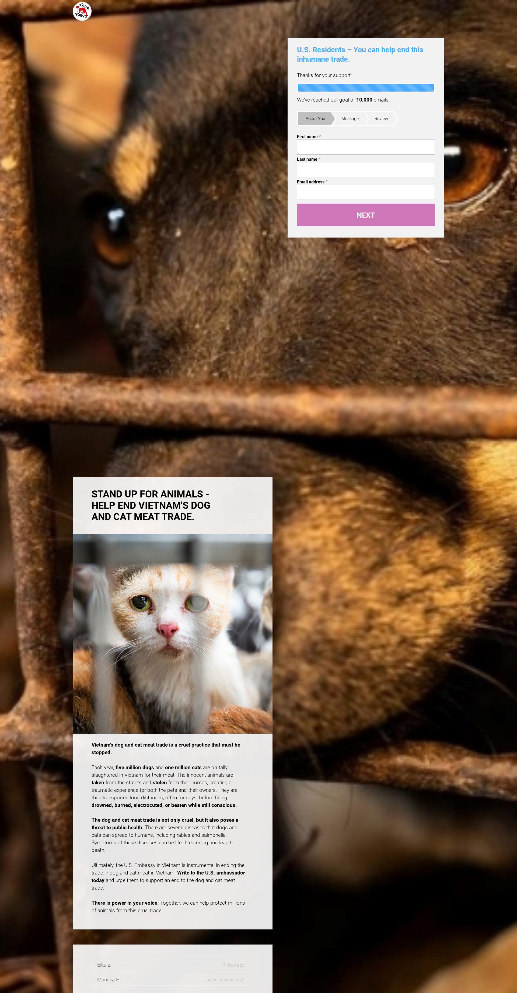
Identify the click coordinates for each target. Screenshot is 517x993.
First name (309, 136)
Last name (308, 159)
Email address (312, 181)
